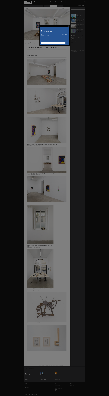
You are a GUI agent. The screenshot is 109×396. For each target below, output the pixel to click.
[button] (68, 26)
